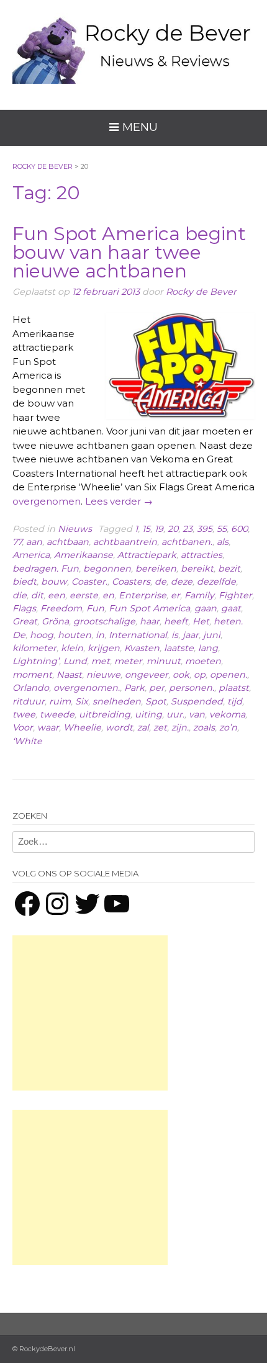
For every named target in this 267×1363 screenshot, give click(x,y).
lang (208, 648)
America (31, 554)
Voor (22, 727)
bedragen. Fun (45, 568)
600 (239, 528)
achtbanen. (186, 541)
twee (23, 714)
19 (159, 528)
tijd (234, 701)
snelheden (117, 701)
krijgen (104, 648)
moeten (203, 661)
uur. (175, 714)
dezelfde (216, 581)
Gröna (55, 621)
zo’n (228, 727)
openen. (228, 674)
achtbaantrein (125, 541)
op (200, 674)
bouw (54, 581)
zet (160, 727)
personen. (191, 687)
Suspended (197, 701)
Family (199, 595)
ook (181, 674)
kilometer (34, 648)
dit (37, 595)
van (197, 714)
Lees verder (119, 501)
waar (48, 727)
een (56, 595)
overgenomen (46, 501)
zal (143, 727)
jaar (191, 635)
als (223, 541)
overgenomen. (86, 687)
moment (32, 674)
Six (81, 701)
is (174, 635)
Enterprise (142, 595)
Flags (24, 608)
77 (17, 541)
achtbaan (68, 541)
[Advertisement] (90, 1013)
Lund (75, 661)
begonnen (107, 568)
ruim (60, 701)
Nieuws (75, 528)
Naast (69, 674)
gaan (205, 608)
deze (181, 581)
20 (173, 528)
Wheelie (82, 727)
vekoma (227, 714)
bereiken (155, 568)
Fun (95, 608)
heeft (176, 621)
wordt (119, 727)
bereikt (197, 568)
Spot (155, 701)
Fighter (235, 595)
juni (211, 635)
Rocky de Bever (201, 291)
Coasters (131, 581)
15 (146, 528)
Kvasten (142, 648)
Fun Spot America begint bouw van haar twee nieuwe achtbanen (129, 252)
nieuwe (103, 674)
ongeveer (146, 674)
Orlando (30, 687)
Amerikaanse (83, 554)
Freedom (61, 608)
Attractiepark (146, 554)
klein (72, 648)
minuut (164, 661)
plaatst (234, 687)
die (19, 595)
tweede (57, 714)
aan (34, 541)
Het (200, 621)
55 (222, 528)
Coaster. (89, 581)
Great (24, 621)
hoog (41, 635)
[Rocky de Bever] (133, 45)
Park (134, 687)
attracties (201, 554)
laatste (179, 648)
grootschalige (104, 621)
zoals (204, 727)
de (160, 581)
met (100, 661)
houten (74, 635)
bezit (229, 568)
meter (128, 661)
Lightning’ (35, 661)
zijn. (180, 727)
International (138, 635)
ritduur (28, 701)
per (157, 687)
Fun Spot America (149, 608)
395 (204, 528)
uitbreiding (104, 714)
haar (150, 621)
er (175, 595)
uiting (148, 714)
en (108, 595)
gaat (231, 608)
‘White (27, 741)
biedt (24, 581)
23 (187, 528)
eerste (84, 595)
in (100, 635)
